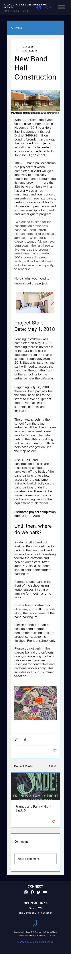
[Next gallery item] (52, 302)
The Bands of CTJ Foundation (35, 912)
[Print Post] (25, 739)
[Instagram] (26, 892)
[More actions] (54, 49)
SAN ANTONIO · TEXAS (16, 11)
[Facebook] (32, 892)
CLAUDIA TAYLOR (18, 4)
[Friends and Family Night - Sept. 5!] (35, 786)
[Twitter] (38, 892)
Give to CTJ (35, 908)
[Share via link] (16, 739)
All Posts (16, 27)
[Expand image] (34, 303)
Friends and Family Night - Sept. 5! (34, 808)
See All (53, 765)
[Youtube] (45, 892)
